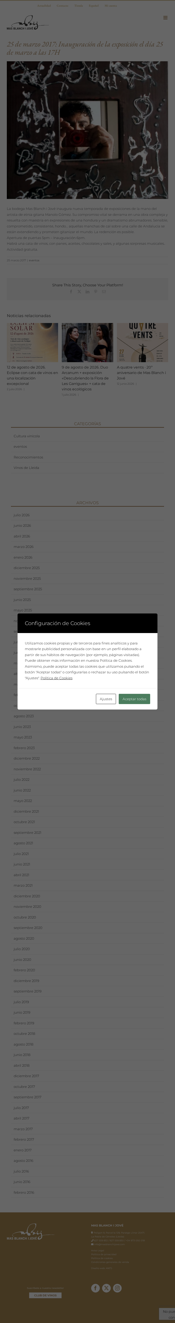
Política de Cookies (56, 678)
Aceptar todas (134, 699)
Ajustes (106, 699)
